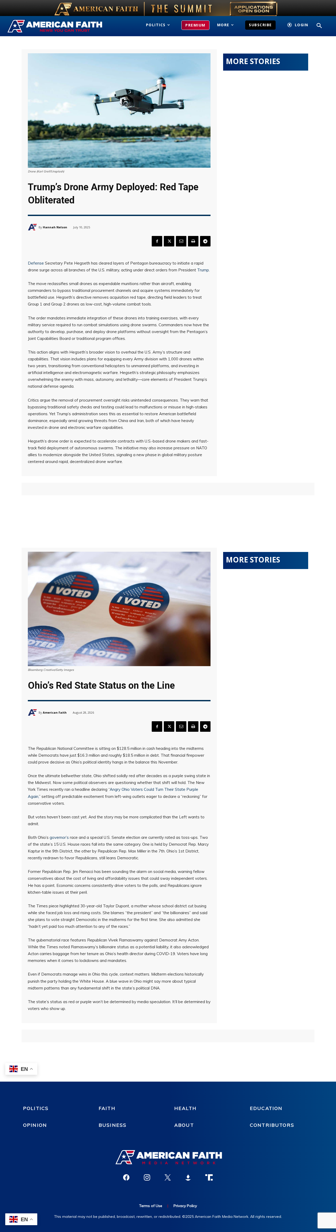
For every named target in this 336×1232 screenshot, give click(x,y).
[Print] (193, 241)
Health (185, 1108)
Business (113, 1125)
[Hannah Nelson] (33, 227)
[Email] (181, 241)
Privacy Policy (185, 1205)
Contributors (272, 1125)
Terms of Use (150, 1205)
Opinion (35, 1125)
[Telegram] (205, 241)
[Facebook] (157, 241)
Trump (203, 269)
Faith (107, 1108)
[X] (169, 241)
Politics (36, 1108)
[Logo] (55, 26)
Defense (36, 263)
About (184, 1125)
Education (266, 1108)
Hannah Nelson (55, 227)
